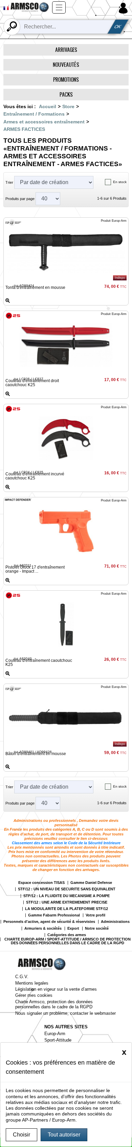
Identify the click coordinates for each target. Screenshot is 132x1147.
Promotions (66, 79)
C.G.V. (21, 976)
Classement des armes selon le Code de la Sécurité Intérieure (66, 843)
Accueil (47, 106)
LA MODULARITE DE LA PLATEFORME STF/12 (66, 909)
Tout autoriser (64, 1135)
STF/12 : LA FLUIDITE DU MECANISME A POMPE (66, 896)
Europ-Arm (54, 1033)
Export (73, 928)
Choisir (21, 1135)
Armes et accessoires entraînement (44, 121)
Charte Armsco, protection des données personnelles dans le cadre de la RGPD (54, 1004)
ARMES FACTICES (24, 129)
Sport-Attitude (57, 1040)
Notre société (97, 928)
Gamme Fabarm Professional (54, 915)
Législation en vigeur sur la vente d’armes (56, 989)
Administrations (115, 922)
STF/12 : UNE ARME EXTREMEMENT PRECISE (66, 902)
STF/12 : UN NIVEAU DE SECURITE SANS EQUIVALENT (66, 889)
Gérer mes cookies (33, 995)
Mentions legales (31, 983)
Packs (66, 94)
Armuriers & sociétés (43, 928)
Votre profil (95, 915)
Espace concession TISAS (41, 883)
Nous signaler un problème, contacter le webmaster (65, 1013)
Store (68, 106)
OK (118, 26)
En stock (120, 182)
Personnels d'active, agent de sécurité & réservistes (49, 922)
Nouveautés (66, 64)
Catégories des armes (66, 935)
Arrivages (66, 49)
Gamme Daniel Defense (91, 883)
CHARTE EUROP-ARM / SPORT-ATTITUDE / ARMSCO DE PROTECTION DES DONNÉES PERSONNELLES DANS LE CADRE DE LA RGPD (67, 941)
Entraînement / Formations (34, 114)
